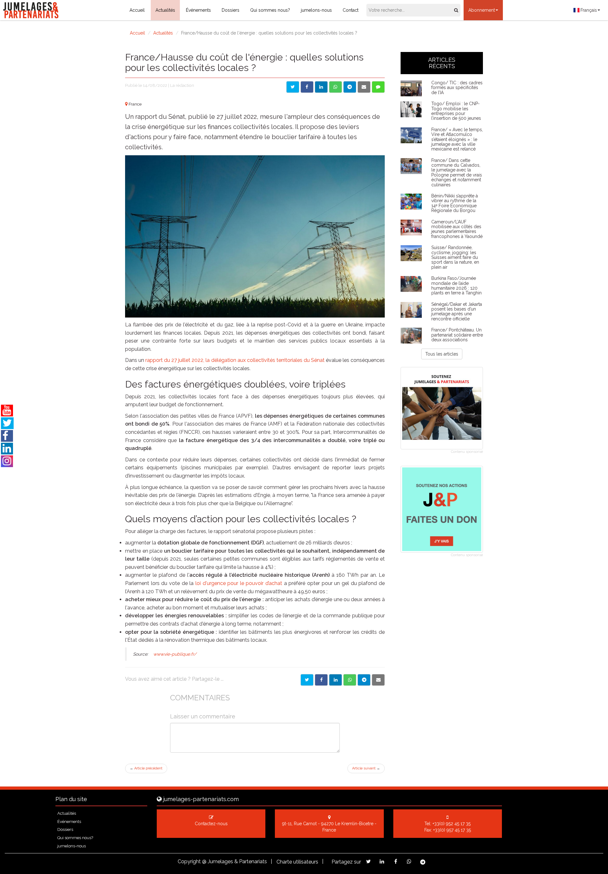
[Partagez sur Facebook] (396, 861)
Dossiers (230, 10)
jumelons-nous (316, 10)
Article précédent (146, 768)
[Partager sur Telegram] (349, 87)
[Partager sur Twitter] (292, 87)
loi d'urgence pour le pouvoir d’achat (237, 583)
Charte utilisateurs (297, 862)
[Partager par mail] (364, 87)
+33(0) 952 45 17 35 (452, 823)
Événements (198, 10)
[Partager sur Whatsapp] (335, 87)
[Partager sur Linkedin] (321, 87)
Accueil (137, 10)
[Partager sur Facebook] (307, 87)
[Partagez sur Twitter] (368, 861)
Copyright (189, 861)
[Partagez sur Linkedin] (382, 861)
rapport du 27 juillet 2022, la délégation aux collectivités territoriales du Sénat (235, 360)
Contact (350, 10)
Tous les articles (441, 354)
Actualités (165, 10)
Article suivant (366, 768)
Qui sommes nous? (270, 10)
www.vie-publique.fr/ (174, 654)
